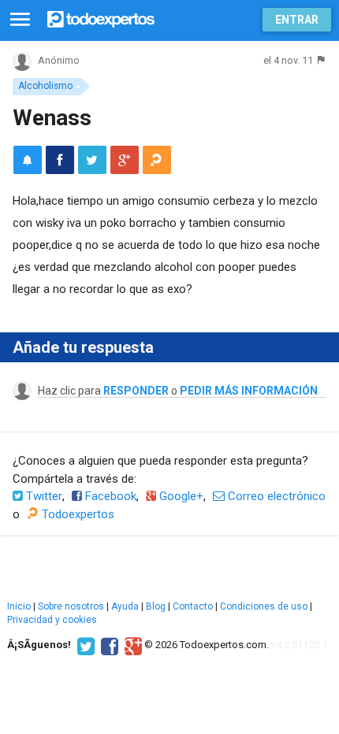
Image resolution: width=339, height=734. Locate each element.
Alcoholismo (45, 85)
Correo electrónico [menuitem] (275, 496)
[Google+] (131, 645)
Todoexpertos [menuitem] (76, 514)
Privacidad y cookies (52, 619)
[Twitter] (84, 645)
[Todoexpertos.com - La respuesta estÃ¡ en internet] (100, 17)
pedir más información (249, 390)
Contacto (193, 606)
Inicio (19, 606)
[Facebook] (107, 645)
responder (136, 390)
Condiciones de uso (263, 606)
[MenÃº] (20, 20)
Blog (156, 606)
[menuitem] (60, 160)
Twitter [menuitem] (42, 496)
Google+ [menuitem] (179, 496)
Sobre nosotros (71, 606)
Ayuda (125, 606)
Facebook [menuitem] (109, 496)
